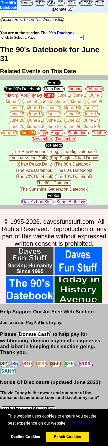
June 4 (13, 101)
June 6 (46, 101)
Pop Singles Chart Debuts (75, 158)
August (57, 133)
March (11, 95)
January (75, 89)
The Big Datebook (79, 151)
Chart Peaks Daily (35, 164)
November (42, 139)
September (77, 133)
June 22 (54, 120)
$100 (84, 363)
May (37, 95)
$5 (15, 363)
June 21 (35, 120)
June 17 (54, 114)
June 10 (16, 107)
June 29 (91, 126)
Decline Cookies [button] (25, 437)
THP (100, 3)
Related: (54, 145)
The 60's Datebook (54, 183)
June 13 (72, 107)
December (65, 139)
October (98, 133)
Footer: (54, 195)
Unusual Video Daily (28, 158)
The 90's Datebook (57, 33)
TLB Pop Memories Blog (35, 151)
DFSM (86, 3)
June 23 (72, 120)
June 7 (62, 101)
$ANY (8, 371)
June (49, 95)
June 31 (28, 133)
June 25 (16, 126)
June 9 (94, 101)
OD (60, 3)
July (43, 133)
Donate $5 (62, 9)
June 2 (80, 95)
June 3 (96, 95)
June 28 (72, 126)
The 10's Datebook (73, 176)
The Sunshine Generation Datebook (54, 189)
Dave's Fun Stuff (37, 201)
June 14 (91, 107)
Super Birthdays (71, 201)
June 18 (72, 114)
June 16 (35, 114)
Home (26, 3)
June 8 (78, 101)
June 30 (9, 133)
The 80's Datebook (72, 164)
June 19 (91, 114)
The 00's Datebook (73, 170)
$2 (4, 363)
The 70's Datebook (34, 176)
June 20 (16, 120)
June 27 (54, 126)
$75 (69, 363)
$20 (41, 363)
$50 (55, 363)
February (94, 89)
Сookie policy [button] (81, 423)
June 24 (91, 120)
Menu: (54, 82)
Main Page (54, 89)
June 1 (63, 95)
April (25, 95)
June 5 (29, 101)
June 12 (53, 107)
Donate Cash (34, 334)
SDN (72, 3)
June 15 (16, 114)
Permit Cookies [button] (67, 437)
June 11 (35, 107)
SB (51, 3)
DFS (40, 3)
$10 (27, 363)
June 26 (35, 126)
